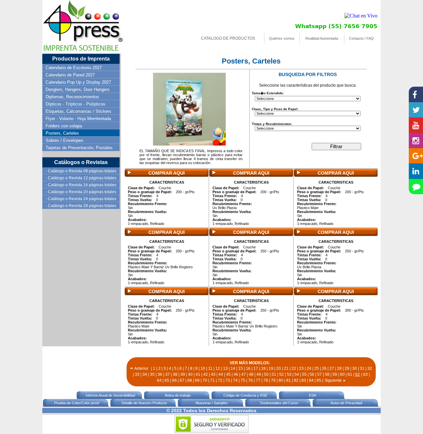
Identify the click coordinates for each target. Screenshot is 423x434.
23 (301, 368)
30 (354, 368)
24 (309, 368)
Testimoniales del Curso (279, 403)
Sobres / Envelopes (64, 140)
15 (240, 368)
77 (258, 380)
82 (296, 380)
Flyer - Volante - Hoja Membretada (78, 118)
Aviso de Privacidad (346, 403)
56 (312, 374)
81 (288, 380)
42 (205, 374)
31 (362, 368)
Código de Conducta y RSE (245, 395)
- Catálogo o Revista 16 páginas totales (81, 185)
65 (167, 380)
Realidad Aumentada (321, 38)
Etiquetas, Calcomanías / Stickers (78, 111)
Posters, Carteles (62, 133)
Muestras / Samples (212, 403)
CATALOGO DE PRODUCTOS (228, 38)
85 (319, 380)
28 (339, 368)
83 (303, 380)
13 (225, 368)
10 (203, 368)
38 (175, 374)
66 (174, 380)
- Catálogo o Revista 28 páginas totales (81, 205)
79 (273, 380)
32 (369, 368)
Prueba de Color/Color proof (76, 403)
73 (227, 380)
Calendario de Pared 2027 (70, 74)
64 (159, 380)
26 (324, 368)
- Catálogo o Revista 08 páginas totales (81, 171)
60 (342, 374)
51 (274, 374)
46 (236, 374)
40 (190, 374)
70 (205, 380)
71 (212, 380)
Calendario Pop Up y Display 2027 (78, 82)
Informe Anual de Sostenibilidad (110, 395)
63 (365, 374)
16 (248, 368)
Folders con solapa (64, 125)
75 (243, 380)
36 (160, 374)
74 (235, 380)
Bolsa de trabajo (178, 395)
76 (250, 380)
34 (144, 374)
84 (311, 380)
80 (281, 380)
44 (220, 374)
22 (293, 368)
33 (137, 374)
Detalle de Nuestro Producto (144, 403)
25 (316, 368)
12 (217, 368)
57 (319, 374)
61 (350, 374)
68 (189, 380)
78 (265, 380)
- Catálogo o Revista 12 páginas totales (81, 178)
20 (278, 368)
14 (233, 368)
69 (197, 380)
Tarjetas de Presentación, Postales (79, 147)
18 (263, 368)
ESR (312, 395)
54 (296, 374)
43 (213, 374)
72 (220, 380)
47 (243, 374)
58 (327, 374)
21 (286, 368)
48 (251, 374)
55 (304, 374)
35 (152, 374)
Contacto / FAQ (361, 38)
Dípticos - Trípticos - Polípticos (75, 104)
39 (182, 374)
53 (289, 374)
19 (271, 368)
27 (331, 368)
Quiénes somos (281, 38)
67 (182, 380)
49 (258, 374)
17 (255, 368)
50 (266, 374)
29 (347, 368)
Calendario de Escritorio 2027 (74, 67)
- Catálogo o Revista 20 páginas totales (81, 192)
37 (167, 374)
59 (334, 374)
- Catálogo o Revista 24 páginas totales (81, 198)
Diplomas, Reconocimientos (72, 96)
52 (281, 374)
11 (210, 368)
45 (228, 374)
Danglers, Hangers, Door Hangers (78, 89)
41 (198, 374)
